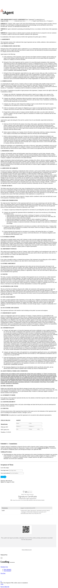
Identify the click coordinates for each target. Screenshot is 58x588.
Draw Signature (7, 569)
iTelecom (3, 1)
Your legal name (5, 470)
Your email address (5, 473)
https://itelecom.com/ (27, 549)
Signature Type (4, 566)
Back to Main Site (5, 586)
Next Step (3, 573)
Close (2, 584)
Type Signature (7, 570)
